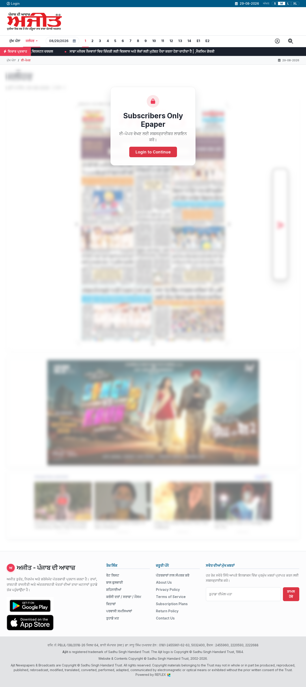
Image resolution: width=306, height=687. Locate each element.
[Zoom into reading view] (290, 41)
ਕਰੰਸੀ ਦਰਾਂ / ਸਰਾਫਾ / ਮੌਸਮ (123, 597)
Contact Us (165, 618)
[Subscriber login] (277, 41)
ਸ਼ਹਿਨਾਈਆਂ (113, 589)
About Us (164, 582)
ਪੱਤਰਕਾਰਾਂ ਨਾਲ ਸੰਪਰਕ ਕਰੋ (172, 575)
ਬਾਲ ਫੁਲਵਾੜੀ (114, 582)
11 (162, 41)
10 (154, 41)
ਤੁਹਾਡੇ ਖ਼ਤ (112, 618)
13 (180, 41)
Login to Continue (153, 152)
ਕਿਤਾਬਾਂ (111, 604)
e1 (198, 41)
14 (189, 41)
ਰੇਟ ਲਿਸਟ (112, 575)
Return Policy (167, 611)
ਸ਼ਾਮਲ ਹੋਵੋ (291, 594)
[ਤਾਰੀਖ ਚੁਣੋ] (74, 41)
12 (171, 41)
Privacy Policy (168, 589)
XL (295, 3)
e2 (207, 41)
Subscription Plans (172, 604)
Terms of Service (171, 597)
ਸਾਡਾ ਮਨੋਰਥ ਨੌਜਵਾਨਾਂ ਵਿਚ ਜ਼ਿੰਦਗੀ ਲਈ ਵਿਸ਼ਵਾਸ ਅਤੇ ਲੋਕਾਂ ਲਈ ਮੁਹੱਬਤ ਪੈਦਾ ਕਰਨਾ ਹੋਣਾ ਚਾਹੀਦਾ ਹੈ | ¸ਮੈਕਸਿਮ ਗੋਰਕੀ (82, 51)
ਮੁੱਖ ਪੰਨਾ (14, 41)
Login (15, 3)
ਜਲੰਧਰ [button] (30, 41)
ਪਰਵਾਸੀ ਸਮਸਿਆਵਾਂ (119, 611)
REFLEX (161, 674)
